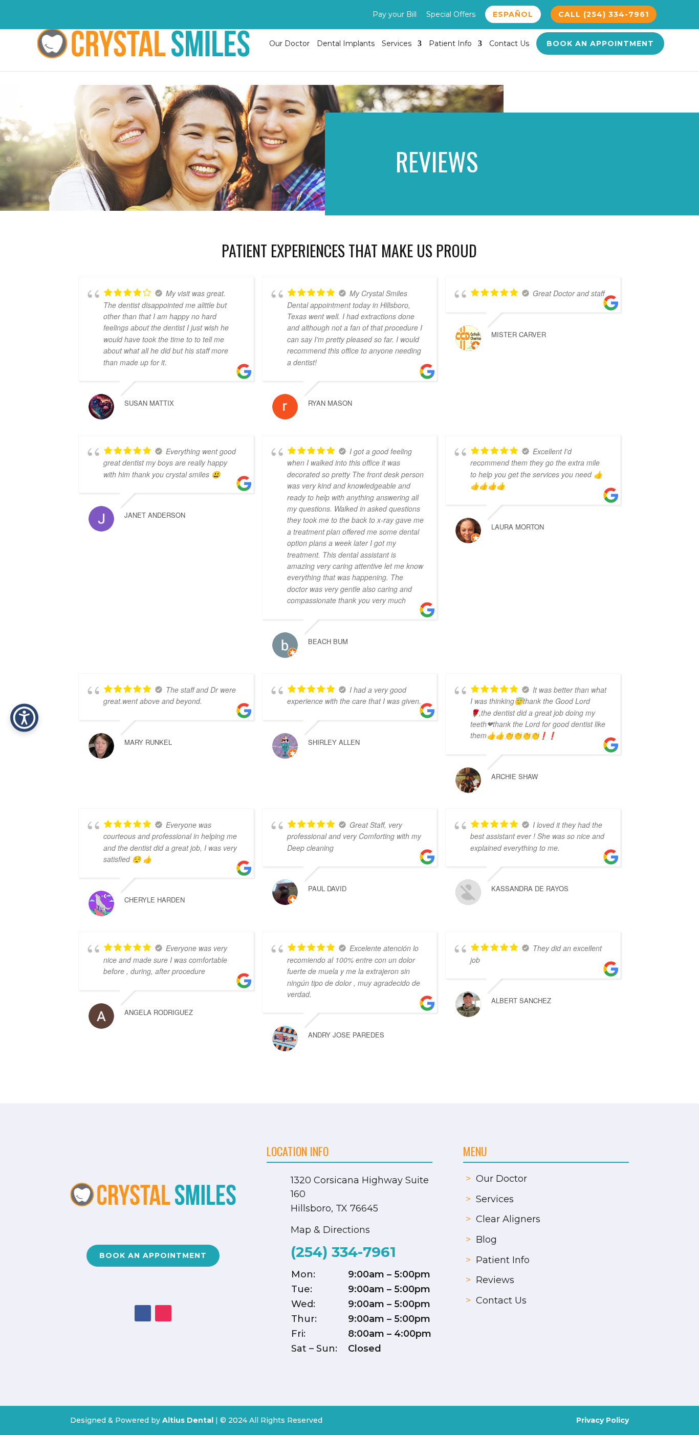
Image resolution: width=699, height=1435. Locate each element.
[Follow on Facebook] (143, 1313)
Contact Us (509, 44)
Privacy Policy (602, 1420)
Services (396, 44)
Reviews (495, 1280)
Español (513, 14)
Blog (486, 1239)
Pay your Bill (395, 15)
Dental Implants (346, 44)
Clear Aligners (508, 1219)
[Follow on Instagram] (163, 1313)
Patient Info (450, 44)
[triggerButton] (24, 717)
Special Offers (450, 15)
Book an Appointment (600, 43)
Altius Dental (187, 1420)
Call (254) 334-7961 (603, 14)
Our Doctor (289, 44)
